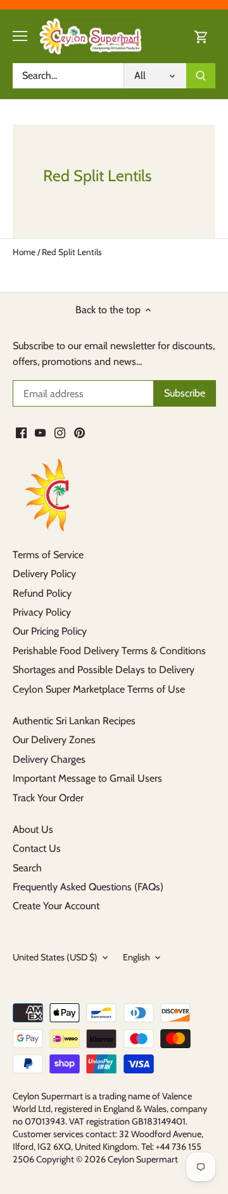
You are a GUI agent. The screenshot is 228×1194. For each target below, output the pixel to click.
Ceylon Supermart (143, 1159)
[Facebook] (21, 432)
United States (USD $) (55, 957)
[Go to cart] (201, 36)
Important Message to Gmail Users (87, 778)
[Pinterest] (79, 432)
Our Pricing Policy (50, 631)
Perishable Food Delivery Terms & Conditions (109, 651)
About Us (33, 829)
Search (27, 868)
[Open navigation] (20, 36)
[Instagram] (59, 432)
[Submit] (200, 75)
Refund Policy (42, 593)
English (136, 957)
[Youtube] (40, 432)
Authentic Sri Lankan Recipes (74, 721)
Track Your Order (48, 798)
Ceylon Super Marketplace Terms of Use (99, 689)
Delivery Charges (49, 759)
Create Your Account (56, 906)
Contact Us (37, 848)
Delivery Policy (44, 574)
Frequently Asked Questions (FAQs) (88, 887)
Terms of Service (48, 555)
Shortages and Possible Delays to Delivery (103, 670)
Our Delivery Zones (54, 740)
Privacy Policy (42, 612)
